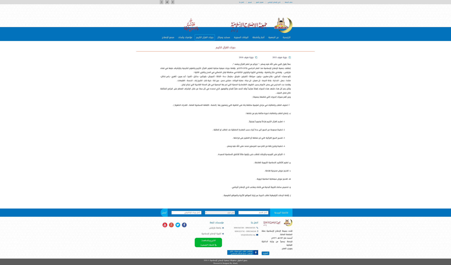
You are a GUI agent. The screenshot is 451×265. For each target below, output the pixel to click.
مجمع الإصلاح (168, 37)
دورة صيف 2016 (246, 57)
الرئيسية (286, 37)
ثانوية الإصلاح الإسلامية (211, 233)
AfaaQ (235, 263)
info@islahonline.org (248, 234)
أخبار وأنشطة (258, 37)
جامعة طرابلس (215, 228)
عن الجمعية (273, 37)
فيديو (250, 2)
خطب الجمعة (288, 2)
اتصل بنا (241, 2)
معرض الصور (259, 2)
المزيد (265, 253)
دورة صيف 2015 (279, 57)
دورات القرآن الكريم (205, 37)
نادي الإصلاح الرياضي (274, 2)
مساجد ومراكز (224, 37)
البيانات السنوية (241, 37)
